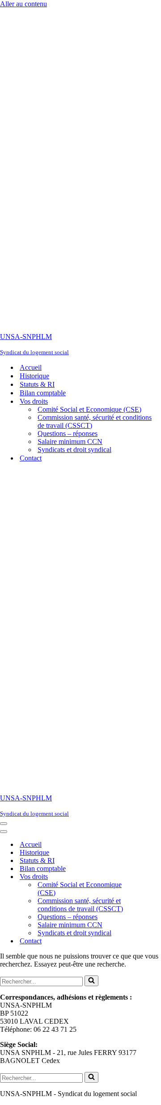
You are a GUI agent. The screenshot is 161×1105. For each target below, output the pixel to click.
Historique (34, 376)
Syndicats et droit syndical (74, 449)
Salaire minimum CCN (70, 441)
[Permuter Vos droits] (156, 877)
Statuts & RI (37, 384)
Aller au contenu (23, 4)
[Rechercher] (91, 980)
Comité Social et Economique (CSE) (89, 409)
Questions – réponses (67, 433)
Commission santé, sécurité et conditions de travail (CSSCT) (95, 421)
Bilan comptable (43, 393)
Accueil (31, 367)
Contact (31, 458)
